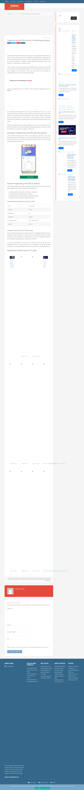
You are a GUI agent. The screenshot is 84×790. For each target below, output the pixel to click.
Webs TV (13, 578)
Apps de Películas (70, 107)
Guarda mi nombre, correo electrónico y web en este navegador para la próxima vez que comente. (28, 647)
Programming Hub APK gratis (19, 579)
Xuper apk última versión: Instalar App (67, 112)
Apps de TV (74, 31)
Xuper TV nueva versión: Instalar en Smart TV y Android (12, 264)
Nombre (9, 625)
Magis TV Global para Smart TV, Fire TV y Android (54, 463)
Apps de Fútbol (62, 107)
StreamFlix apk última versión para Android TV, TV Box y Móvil (72, 178)
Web (8, 638)
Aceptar (37, 788)
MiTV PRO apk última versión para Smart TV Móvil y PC (55, 571)
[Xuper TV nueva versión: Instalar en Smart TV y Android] (12, 257)
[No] (82, 787)
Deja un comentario (47, 37)
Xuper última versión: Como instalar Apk (45, 264)
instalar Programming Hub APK (41, 578)
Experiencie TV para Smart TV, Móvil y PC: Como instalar (67, 85)
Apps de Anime (62, 106)
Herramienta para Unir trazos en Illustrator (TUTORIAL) (45, 672)
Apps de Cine (69, 106)
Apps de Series (62, 109)
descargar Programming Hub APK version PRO (28, 578)
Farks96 (14, 6)
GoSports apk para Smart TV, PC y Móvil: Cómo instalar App (71, 156)
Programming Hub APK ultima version (31, 579)
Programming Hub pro (40, 579)
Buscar (60, 15)
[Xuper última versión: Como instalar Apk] (45, 257)
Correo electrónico (11, 632)
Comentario (10, 608)
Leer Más (74, 70)
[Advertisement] (29, 25)
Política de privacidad (44, 788)
